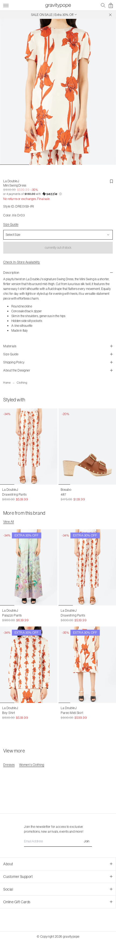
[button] (58, 194)
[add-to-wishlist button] (111, 181)
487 (63, 494)
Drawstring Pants (14, 494)
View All (8, 522)
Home (7, 382)
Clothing (22, 382)
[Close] (110, 14)
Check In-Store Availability (21, 262)
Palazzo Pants (12, 615)
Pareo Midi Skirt (72, 713)
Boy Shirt (8, 713)
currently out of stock (58, 248)
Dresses (9, 765)
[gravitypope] (58, 5)
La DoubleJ (11, 181)
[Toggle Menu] (6, 4)
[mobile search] (103, 5)
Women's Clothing (31, 765)
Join (86, 841)
